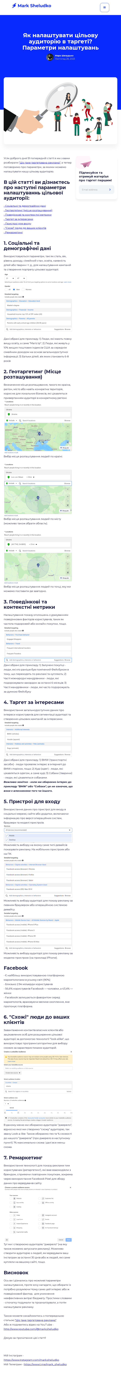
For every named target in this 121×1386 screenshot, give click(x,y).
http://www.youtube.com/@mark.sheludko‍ (31, 1329)
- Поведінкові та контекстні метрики (27, 214)
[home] (31, 5)
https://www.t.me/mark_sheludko (45, 1364)
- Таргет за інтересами (18, 219)
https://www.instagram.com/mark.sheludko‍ (31, 1359)
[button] (104, 7)
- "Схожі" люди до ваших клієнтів (25, 228)
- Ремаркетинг (13, 232)
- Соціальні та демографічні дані (25, 205)
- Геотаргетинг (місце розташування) (28, 210)
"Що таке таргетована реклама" (39, 162)
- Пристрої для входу (17, 223)
